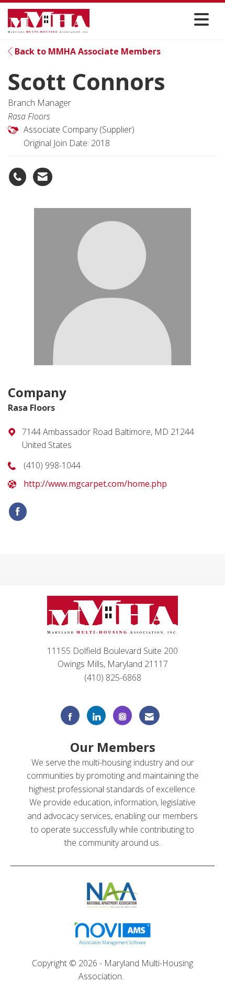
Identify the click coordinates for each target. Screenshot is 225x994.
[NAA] (112, 894)
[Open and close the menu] (152, 19)
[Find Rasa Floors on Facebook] (18, 511)
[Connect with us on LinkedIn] (96, 715)
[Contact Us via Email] (149, 715)
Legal (136, 976)
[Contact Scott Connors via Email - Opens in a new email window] (42, 177)
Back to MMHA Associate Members (87, 51)
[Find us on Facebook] (70, 715)
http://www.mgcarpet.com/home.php (95, 483)
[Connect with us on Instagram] (122, 715)
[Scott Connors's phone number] (17, 177)
